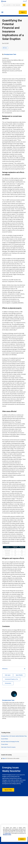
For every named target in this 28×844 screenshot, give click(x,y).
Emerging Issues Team (10, 54)
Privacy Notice (4, 744)
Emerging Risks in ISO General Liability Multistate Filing (14, 736)
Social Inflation (4, 738)
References (5, 668)
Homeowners (8, 683)
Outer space (7, 675)
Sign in (4, 758)
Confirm (22, 839)
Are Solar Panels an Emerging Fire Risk (10, 741)
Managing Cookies (7, 834)
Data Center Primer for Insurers (8, 747)
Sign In (22, 12)
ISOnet (25, 1)
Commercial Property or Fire (11, 679)
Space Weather (19, 675)
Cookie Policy (8, 833)
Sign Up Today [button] (8, 789)
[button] (5, 48)
